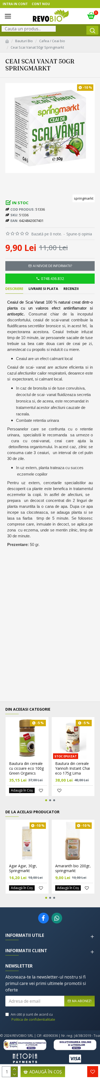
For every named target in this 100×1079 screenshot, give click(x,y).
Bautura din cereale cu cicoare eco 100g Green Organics (26, 768)
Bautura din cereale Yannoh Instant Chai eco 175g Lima (72, 768)
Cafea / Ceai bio (52, 40)
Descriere (14, 288)
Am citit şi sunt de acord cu (33, 1017)
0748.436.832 (52, 278)
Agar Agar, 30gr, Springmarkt (23, 868)
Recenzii (71, 288)
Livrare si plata (43, 288)
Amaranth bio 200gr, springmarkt (73, 868)
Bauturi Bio (24, 40)
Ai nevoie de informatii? (52, 266)
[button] (46, 800)
